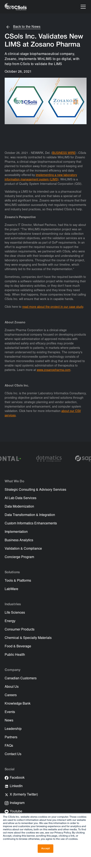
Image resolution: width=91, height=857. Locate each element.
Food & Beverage (18, 646)
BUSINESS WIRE (63, 153)
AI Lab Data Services (20, 498)
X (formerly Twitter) (24, 794)
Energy (10, 621)
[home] (16, 6)
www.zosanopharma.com (53, 370)
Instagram (17, 803)
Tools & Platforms (18, 580)
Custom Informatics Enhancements (31, 523)
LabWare (11, 589)
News (9, 720)
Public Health (15, 655)
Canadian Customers (21, 678)
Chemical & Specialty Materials (28, 638)
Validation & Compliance (23, 548)
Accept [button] (45, 848)
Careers (11, 695)
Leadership (13, 729)
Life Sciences (15, 612)
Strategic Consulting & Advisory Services (35, 490)
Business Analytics (19, 540)
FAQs (9, 746)
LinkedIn (16, 786)
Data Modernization (19, 506)
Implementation (16, 532)
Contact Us (13, 754)
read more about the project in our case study (52, 307)
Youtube (16, 811)
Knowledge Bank (17, 703)
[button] (82, 7)
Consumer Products (19, 629)
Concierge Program (19, 557)
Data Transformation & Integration (30, 515)
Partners (11, 737)
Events (10, 712)
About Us (12, 687)
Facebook (17, 778)
